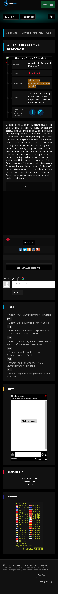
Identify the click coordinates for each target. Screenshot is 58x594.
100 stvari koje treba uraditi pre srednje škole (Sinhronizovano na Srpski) (28, 332)
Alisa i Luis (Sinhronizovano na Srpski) (39, 83)
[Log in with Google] (23, 278)
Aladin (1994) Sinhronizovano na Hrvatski (30, 315)
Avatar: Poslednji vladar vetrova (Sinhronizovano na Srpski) (24, 353)
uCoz (46, 570)
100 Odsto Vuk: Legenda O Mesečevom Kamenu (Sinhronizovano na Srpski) (29, 343)
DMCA (41, 575)
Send (17, 292)
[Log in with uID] (13, 278)
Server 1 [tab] (29, 186)
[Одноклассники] (29, 249)
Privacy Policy (45, 581)
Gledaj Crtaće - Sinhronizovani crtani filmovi (28, 33)
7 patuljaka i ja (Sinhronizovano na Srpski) (30, 322)
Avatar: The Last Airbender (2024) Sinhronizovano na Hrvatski (25, 364)
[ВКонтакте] (20, 249)
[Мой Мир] (33, 249)
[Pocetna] (11, 5)
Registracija (28, 16)
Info (29, 242)
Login (11, 16)
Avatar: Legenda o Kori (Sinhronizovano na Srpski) (28, 375)
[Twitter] (25, 249)
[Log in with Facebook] (18, 278)
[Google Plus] (38, 249)
